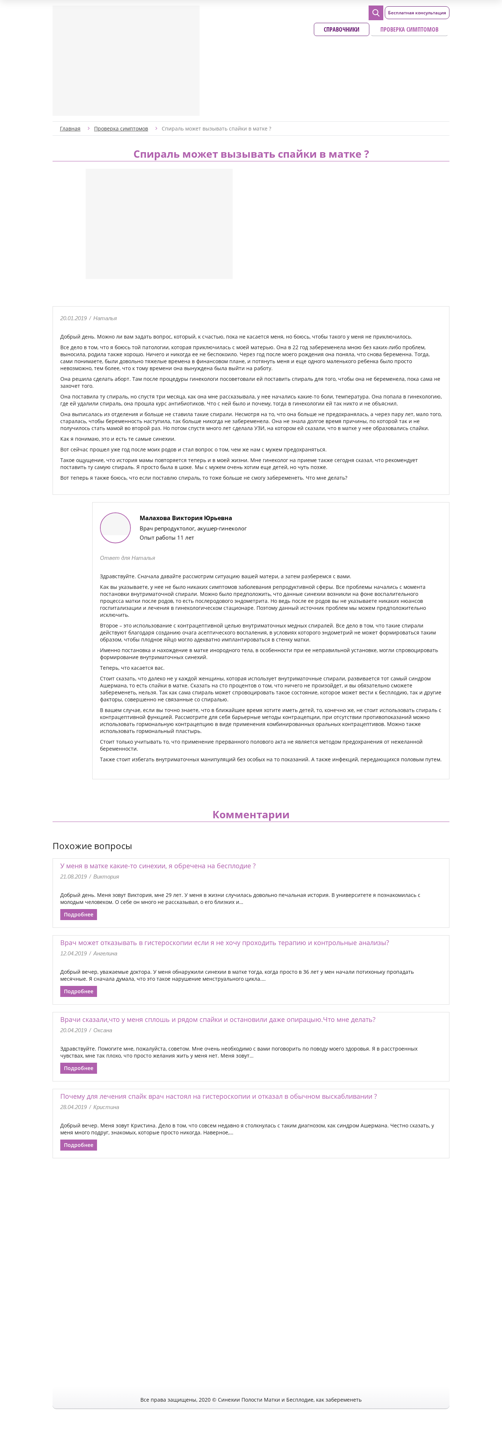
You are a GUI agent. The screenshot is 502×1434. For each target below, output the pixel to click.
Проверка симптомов (409, 29)
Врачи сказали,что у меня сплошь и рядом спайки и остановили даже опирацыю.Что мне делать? (218, 1019)
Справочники (341, 29)
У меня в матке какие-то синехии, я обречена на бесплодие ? (158, 865)
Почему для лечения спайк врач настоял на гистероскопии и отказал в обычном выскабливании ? (218, 1096)
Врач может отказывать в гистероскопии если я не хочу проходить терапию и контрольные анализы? (224, 942)
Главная (70, 128)
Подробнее (78, 914)
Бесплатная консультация (417, 13)
